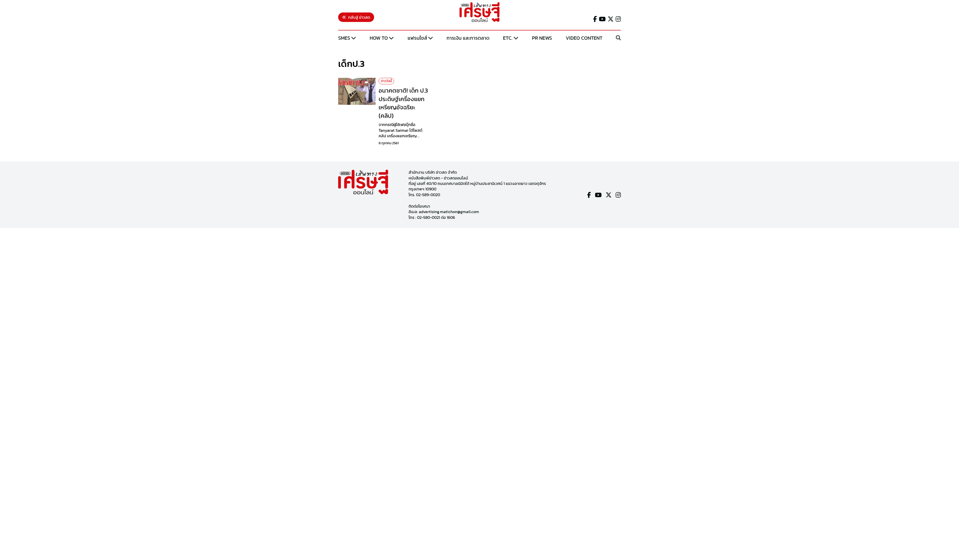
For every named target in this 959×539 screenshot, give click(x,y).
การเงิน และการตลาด (468, 38)
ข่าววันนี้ (386, 81)
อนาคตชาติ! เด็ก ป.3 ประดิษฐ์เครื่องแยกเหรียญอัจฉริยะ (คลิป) (403, 103)
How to (379, 38)
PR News (542, 38)
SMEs (344, 38)
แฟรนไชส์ (417, 38)
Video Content (584, 38)
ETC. (507, 38)
